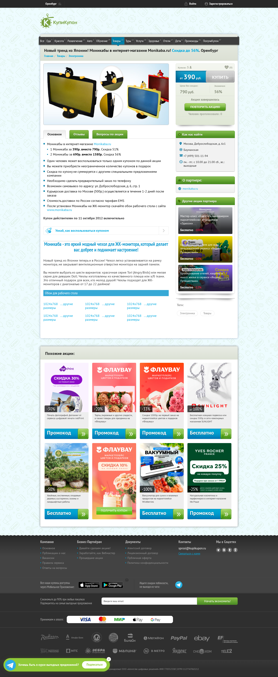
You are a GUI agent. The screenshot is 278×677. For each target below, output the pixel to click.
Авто (90, 41)
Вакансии (48, 558)
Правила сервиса (53, 563)
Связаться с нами (189, 553)
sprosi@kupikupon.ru (192, 548)
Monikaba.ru (102, 144)
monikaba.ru (190, 188)
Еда (49, 41)
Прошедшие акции (91, 558)
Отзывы (79, 134)
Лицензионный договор (142, 553)
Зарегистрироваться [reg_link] (221, 3)
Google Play (112, 585)
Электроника (187, 313)
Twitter (230, 550)
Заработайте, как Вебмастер (97, 553)
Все (42, 41)
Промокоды (193, 41)
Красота (60, 41)
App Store (89, 585)
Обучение (103, 41)
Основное (54, 134)
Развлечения (76, 41)
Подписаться (94, 664)
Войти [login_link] (192, 3)
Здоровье (154, 41)
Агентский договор (139, 548)
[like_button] (227, 68)
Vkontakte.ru (224, 550)
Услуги (141, 41)
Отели (168, 41)
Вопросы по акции (109, 134)
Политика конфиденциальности (147, 563)
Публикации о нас (54, 553)
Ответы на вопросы (54, 568)
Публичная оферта (139, 558)
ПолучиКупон (212, 41)
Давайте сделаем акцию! (95, 548)
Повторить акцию (205, 107)
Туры (130, 41)
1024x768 (50, 304)
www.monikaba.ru (59, 210)
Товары (118, 41)
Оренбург (51, 3)
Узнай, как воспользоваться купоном (82, 230)
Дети (179, 41)
